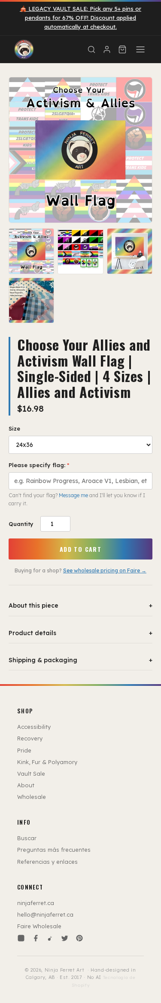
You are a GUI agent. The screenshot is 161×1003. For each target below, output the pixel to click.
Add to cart (80, 548)
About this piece (80, 605)
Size (14, 428)
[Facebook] (35, 938)
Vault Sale (31, 773)
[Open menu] (140, 49)
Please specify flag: (39, 465)
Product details (80, 633)
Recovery (30, 738)
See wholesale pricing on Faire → (104, 570)
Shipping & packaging (80, 660)
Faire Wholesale (39, 926)
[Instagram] (21, 938)
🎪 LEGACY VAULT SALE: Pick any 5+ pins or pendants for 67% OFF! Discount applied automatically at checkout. (80, 17)
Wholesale (31, 796)
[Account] (107, 49)
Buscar (26, 838)
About (25, 785)
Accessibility (34, 726)
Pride (24, 750)
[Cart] (122, 49)
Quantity (21, 523)
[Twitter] (65, 938)
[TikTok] (50, 938)
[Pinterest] (79, 938)
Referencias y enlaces (47, 861)
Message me (73, 495)
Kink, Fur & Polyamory (47, 761)
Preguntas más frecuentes (54, 849)
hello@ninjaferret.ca (45, 914)
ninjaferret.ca (35, 902)
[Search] (91, 49)
